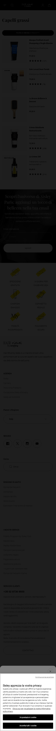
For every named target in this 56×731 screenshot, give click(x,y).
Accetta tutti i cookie (28, 726)
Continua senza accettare (44, 677)
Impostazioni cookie (28, 717)
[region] (28, 702)
